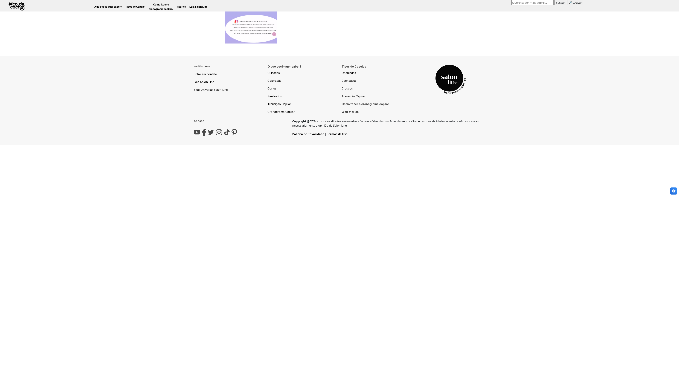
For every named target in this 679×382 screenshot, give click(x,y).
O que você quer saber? (108, 6)
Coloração (275, 80)
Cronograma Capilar (281, 112)
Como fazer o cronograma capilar (365, 104)
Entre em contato (205, 74)
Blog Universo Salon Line (211, 89)
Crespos (347, 88)
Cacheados (349, 80)
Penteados (275, 96)
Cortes (272, 88)
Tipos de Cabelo (135, 6)
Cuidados (274, 73)
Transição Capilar (279, 104)
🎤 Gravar (575, 3)
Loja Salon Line (198, 6)
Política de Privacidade (308, 134)
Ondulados (349, 73)
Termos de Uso (337, 134)
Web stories (350, 112)
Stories (181, 6)
